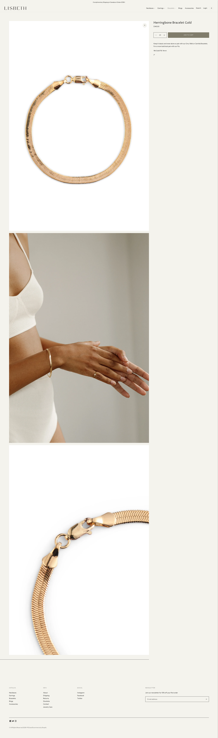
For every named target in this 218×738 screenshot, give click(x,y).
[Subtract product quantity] (164, 35)
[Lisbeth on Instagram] (15, 721)
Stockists (46, 701)
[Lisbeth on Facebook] (10, 721)
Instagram (80, 693)
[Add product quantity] (156, 35)
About (45, 693)
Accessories (189, 8)
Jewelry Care (47, 707)
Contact (46, 704)
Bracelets (171, 8)
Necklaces (150, 8)
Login (205, 8)
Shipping (46, 696)
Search (198, 8)
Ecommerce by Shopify (39, 727)
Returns (46, 698)
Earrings (161, 8)
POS (28, 727)
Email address (152, 696)
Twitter (79, 698)
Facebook (80, 696)
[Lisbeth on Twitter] (13, 721)
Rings (180, 8)
